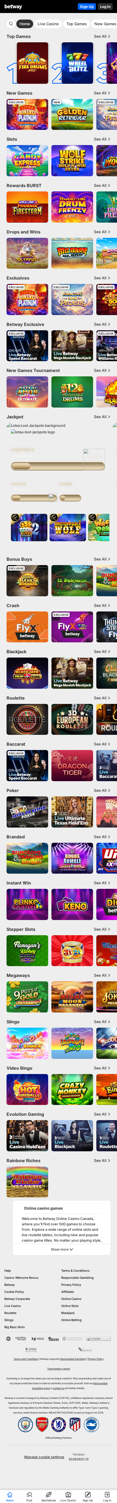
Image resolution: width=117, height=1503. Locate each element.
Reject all (54, 1475)
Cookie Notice (83, 1449)
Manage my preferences (54, 1491)
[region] (58, 1454)
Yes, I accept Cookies (54, 1461)
